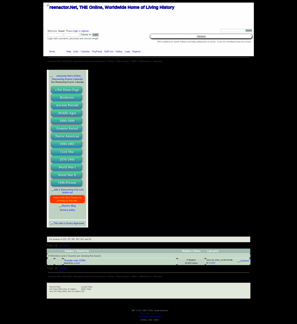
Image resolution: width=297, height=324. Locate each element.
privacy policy (67, 209)
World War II (67, 175)
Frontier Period (67, 128)
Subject (69, 251)
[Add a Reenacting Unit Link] (67, 192)
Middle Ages (67, 113)
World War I (67, 167)
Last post (212, 251)
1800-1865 (67, 144)
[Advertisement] (148, 66)
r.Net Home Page (67, 90)
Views (196, 251)
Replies (186, 251)
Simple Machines (161, 310)
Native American (67, 136)
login (75, 31)
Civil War (67, 152)
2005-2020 (157, 317)
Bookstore (67, 97)
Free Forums (155, 314)
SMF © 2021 (148, 310)
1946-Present (67, 182)
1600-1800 (67, 121)
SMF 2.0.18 (136, 310)
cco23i (77, 263)
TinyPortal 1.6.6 (144, 317)
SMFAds (142, 314)
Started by (82, 251)
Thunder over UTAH (74, 260)
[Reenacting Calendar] (67, 79)
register (85, 31)
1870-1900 (67, 159)
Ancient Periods (67, 105)
